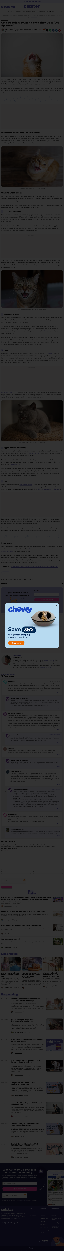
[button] (56, 605)
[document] (32, 625)
